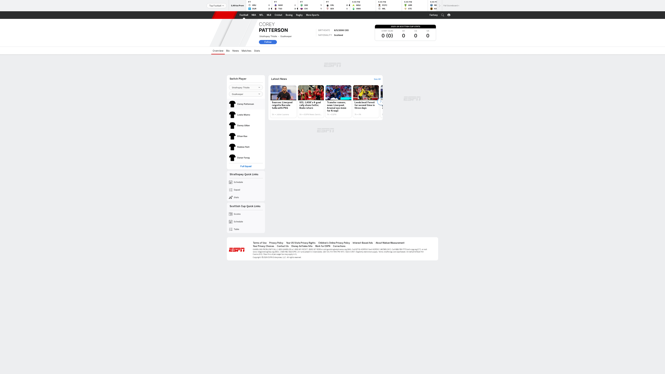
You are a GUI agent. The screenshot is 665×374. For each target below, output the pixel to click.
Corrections (339, 246)
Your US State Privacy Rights (301, 243)
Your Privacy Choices (263, 246)
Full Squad (245, 166)
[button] (442, 15)
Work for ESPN (322, 246)
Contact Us (283, 246)
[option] (283, 101)
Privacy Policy (276, 243)
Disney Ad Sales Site (301, 246)
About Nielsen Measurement (390, 243)
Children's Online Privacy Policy (334, 243)
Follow (268, 42)
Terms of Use (260, 243)
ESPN (225, 15)
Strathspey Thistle (268, 36)
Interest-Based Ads (363, 243)
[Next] (439, 5)
